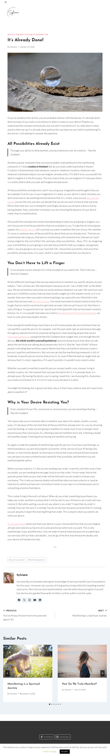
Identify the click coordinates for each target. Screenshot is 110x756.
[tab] (49, 704)
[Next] (102, 673)
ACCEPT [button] (64, 751)
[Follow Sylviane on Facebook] (19, 600)
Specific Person (15, 35)
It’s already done (16, 523)
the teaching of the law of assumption (77, 312)
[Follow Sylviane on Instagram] (29, 600)
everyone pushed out (18, 336)
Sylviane (13, 47)
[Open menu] (5, 2)
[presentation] (27, 661)
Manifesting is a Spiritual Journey (89, 613)
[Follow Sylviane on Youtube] (34, 600)
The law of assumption (36, 35)
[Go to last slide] (7, 673)
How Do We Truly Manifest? (79, 684)
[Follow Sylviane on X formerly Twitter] (24, 600)
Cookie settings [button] (49, 751)
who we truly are (40, 301)
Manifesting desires (36, 560)
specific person (27, 229)
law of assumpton (17, 560)
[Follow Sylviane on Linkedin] (40, 600)
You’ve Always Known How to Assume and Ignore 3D (24, 615)
